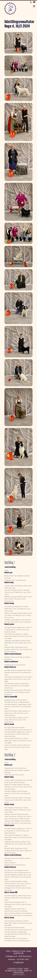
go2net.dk (22, 975)
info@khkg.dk (18, 962)
